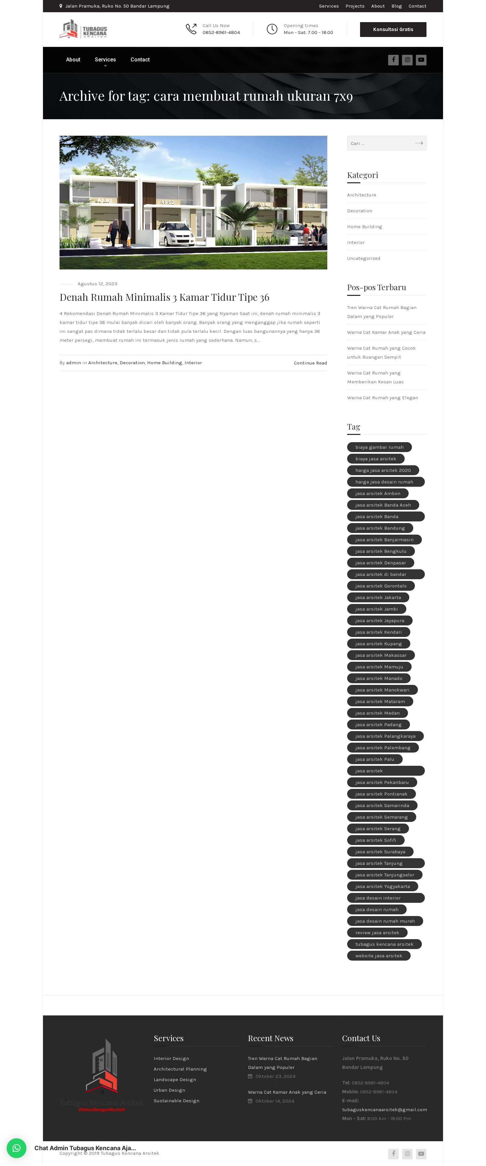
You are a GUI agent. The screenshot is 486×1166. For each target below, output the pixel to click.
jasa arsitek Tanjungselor (384, 875)
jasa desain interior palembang (378, 899)
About (378, 6)
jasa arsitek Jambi (376, 609)
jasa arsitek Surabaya (380, 852)
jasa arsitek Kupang (378, 644)
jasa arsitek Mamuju (379, 667)
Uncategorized (364, 258)
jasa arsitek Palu (374, 759)
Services (329, 6)
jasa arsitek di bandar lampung (380, 575)
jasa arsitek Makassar (381, 655)
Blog (396, 6)
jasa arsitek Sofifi (375, 840)
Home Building (164, 363)
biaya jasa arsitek (375, 459)
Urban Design (169, 1090)
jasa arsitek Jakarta (378, 597)
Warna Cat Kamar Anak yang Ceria (386, 332)
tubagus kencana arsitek (384, 944)
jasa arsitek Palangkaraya (385, 736)
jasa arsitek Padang (378, 724)
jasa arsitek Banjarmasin (384, 540)
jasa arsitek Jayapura (379, 620)
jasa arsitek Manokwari (382, 690)
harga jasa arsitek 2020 (383, 470)
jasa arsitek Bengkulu (381, 551)
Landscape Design (175, 1079)
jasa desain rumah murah (385, 921)
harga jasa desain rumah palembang (384, 483)
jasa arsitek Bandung (380, 528)
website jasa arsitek (378, 956)
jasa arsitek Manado (378, 678)
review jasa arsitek (377, 933)
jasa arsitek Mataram (380, 701)
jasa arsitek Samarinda (382, 805)
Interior (193, 363)
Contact (417, 6)
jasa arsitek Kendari (378, 632)
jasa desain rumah (376, 909)
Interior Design (171, 1058)
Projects (355, 6)
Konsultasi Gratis (393, 29)
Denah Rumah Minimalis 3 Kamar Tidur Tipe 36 (164, 296)
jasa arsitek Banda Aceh (383, 505)
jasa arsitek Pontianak (381, 794)
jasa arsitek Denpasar (380, 563)
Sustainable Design (176, 1101)
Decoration (132, 363)
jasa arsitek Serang (378, 828)
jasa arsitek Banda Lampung (376, 517)
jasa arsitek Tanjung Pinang (379, 864)
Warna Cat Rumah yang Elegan (382, 398)
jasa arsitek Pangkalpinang (373, 772)
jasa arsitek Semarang (381, 817)
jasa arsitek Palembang (383, 748)
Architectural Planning (180, 1069)
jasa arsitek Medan (377, 713)
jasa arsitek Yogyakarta (382, 886)
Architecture (102, 363)
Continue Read (310, 363)
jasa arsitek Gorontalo (381, 586)
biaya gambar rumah (379, 447)
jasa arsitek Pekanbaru (382, 782)
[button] (16, 1148)
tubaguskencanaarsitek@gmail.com (384, 1110)
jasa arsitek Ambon (377, 493)
